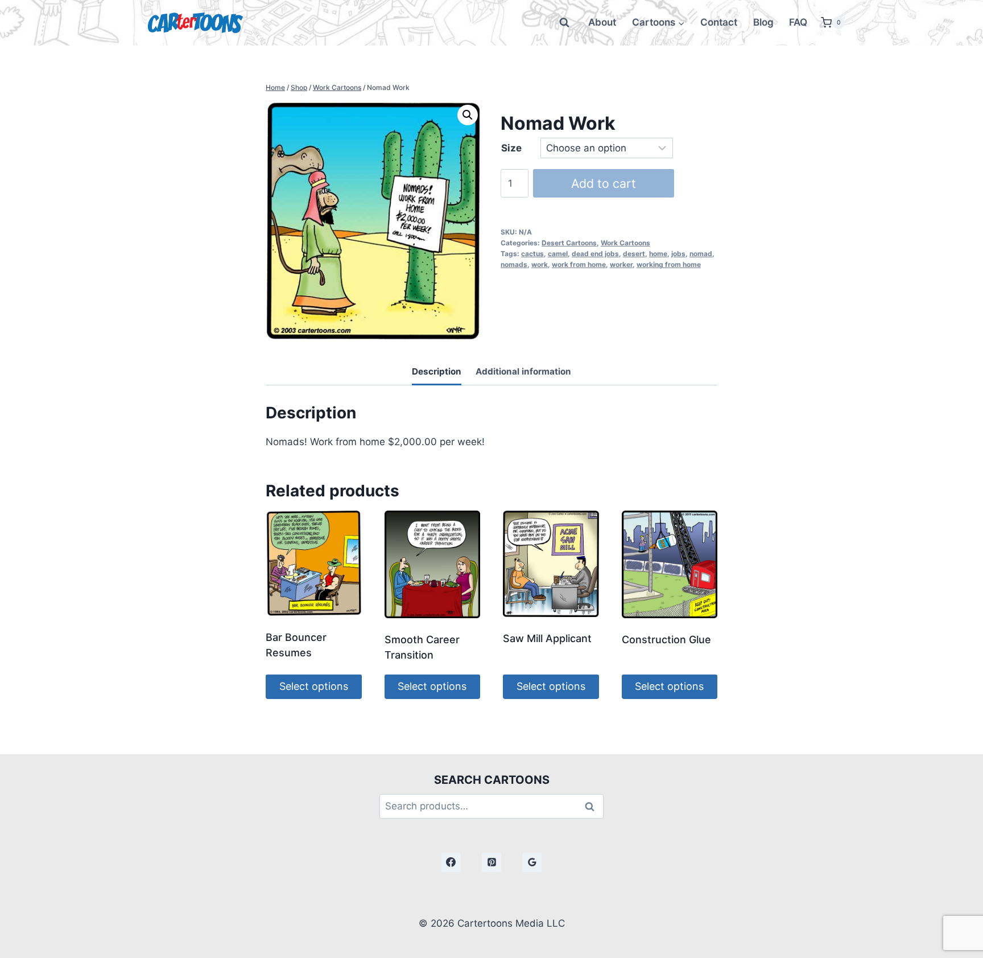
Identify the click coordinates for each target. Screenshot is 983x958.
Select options (313, 686)
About (602, 22)
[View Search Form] (564, 23)
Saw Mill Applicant (547, 638)
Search (593, 806)
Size (511, 148)
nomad (700, 253)
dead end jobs (595, 253)
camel (558, 253)
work (539, 264)
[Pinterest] (491, 862)
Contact (718, 22)
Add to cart (603, 183)
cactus (532, 253)
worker (621, 264)
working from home (669, 264)
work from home (579, 264)
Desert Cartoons (569, 243)
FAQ (798, 22)
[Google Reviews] (532, 862)
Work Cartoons (625, 243)
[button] (467, 115)
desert (634, 253)
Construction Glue (666, 639)
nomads (514, 264)
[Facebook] (451, 862)
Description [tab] (436, 371)
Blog (763, 22)
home (658, 253)
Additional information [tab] (523, 371)
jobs (678, 253)
